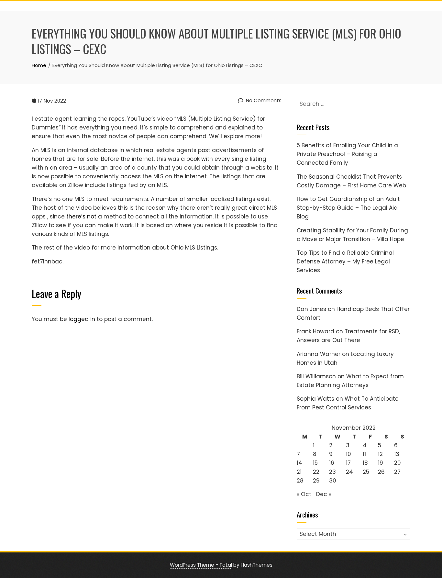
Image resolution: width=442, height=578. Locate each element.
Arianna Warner (318, 354)
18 (365, 463)
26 (381, 472)
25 (366, 472)
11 (364, 454)
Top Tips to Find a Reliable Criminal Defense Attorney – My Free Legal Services (345, 261)
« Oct (304, 494)
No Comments (263, 100)
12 (380, 454)
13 (396, 454)
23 (332, 472)
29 (316, 480)
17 (348, 463)
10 (348, 454)
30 (332, 480)
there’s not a (84, 216)
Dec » (323, 494)
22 (316, 472)
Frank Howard (315, 331)
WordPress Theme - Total (201, 564)
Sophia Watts (315, 399)
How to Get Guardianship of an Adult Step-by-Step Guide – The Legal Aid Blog (348, 207)
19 (380, 463)
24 (349, 472)
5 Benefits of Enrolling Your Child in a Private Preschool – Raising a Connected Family (347, 154)
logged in (82, 319)
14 (299, 463)
